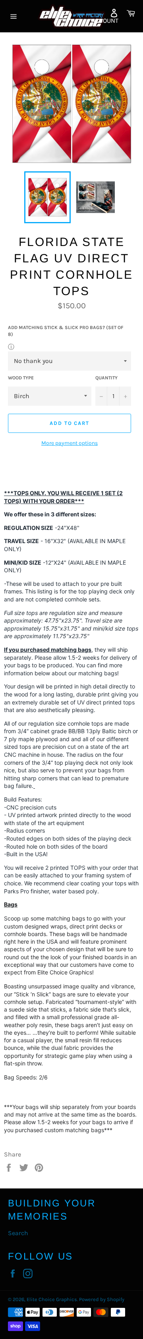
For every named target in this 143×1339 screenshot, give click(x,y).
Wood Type (21, 378)
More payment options (69, 443)
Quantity (106, 378)
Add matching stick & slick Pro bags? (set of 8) (66, 331)
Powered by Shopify (101, 1299)
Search (18, 1233)
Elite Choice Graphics (52, 1299)
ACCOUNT (104, 20)
